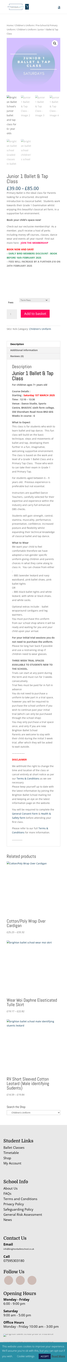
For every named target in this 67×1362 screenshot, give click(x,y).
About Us (10, 1188)
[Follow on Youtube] (31, 1280)
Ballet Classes (13, 1147)
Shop (7, 1158)
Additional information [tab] (24, 350)
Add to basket (35, 313)
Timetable (11, 1152)
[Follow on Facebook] (8, 1280)
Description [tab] (17, 344)
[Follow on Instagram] (20, 1280)
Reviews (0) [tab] (17, 356)
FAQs (7, 1193)
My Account (12, 1163)
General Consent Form (25, 813)
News (7, 1219)
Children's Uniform (24, 25)
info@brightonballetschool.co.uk (18, 1248)
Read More (58, 1356)
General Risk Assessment (23, 1214)
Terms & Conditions (28, 778)
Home (10, 25)
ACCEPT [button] (45, 1356)
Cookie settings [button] (25, 1356)
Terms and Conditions (20, 1199)
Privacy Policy (13, 1204)
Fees (10, 302)
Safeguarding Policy (18, 1209)
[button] (55, 43)
